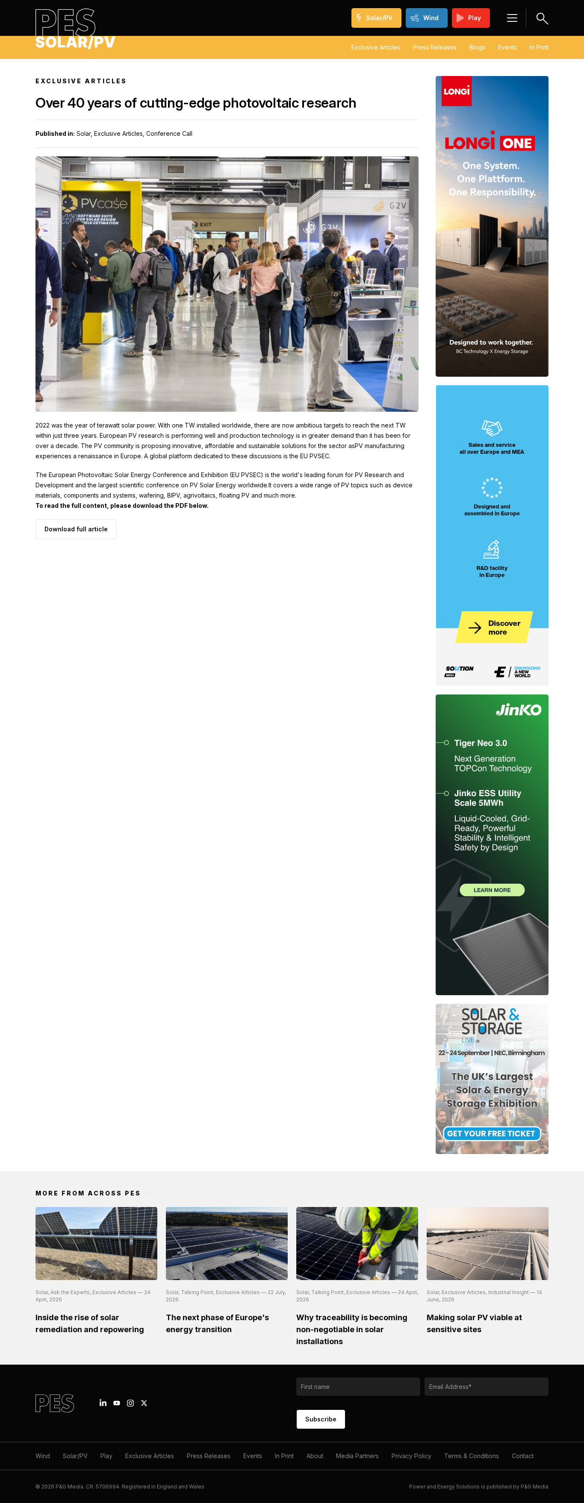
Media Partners (357, 1455)
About (315, 1455)
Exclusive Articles (375, 47)
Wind (431, 17)
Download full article (76, 529)
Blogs (477, 47)
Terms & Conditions (471, 1455)
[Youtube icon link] (116, 1403)
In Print (539, 47)
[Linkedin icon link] (103, 1403)
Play (474, 17)
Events (507, 47)
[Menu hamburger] (512, 18)
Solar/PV (379, 17)
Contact (523, 1455)
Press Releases (435, 47)
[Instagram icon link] (130, 1403)
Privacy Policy (411, 1455)
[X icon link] (144, 1403)
